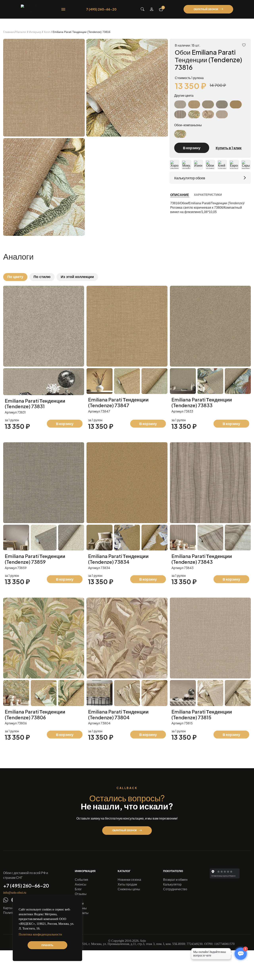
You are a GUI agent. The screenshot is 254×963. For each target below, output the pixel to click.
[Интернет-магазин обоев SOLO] (31, 9)
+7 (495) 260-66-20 (26, 885)
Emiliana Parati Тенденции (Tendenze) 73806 (35, 714)
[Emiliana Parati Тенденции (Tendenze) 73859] (222, 104)
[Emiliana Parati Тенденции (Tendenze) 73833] (208, 104)
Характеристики (208, 194)
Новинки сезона (129, 879)
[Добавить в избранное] (243, 45)
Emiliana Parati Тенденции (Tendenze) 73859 (35, 559)
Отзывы (81, 894)
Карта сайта (12, 908)
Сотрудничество (175, 889)
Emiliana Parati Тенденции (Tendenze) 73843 (201, 559)
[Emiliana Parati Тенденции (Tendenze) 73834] (236, 104)
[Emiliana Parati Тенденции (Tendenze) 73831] (180, 104)
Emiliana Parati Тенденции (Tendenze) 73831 (35, 403)
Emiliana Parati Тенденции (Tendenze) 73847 (118, 402)
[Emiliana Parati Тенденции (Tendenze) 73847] (194, 104)
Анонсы (80, 884)
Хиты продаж (127, 884)
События (81, 879)
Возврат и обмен (175, 879)
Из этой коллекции (77, 277)
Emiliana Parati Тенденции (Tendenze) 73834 (118, 559)
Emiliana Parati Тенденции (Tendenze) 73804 (118, 714)
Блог (78, 889)
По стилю (42, 277)
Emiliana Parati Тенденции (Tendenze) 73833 (201, 402)
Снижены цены (129, 889)
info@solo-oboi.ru (14, 892)
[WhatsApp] (5, 900)
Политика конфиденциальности (40, 934)
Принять (47, 945)
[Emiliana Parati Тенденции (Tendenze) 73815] (222, 114)
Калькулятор (172, 884)
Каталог (124, 871)
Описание (179, 195)
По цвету (15, 277)
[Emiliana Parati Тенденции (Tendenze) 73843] (180, 114)
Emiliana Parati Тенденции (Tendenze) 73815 (201, 714)
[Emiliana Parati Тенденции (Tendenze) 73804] (208, 114)
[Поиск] (142, 9)
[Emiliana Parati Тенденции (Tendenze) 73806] (194, 114)
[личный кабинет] (151, 9)
